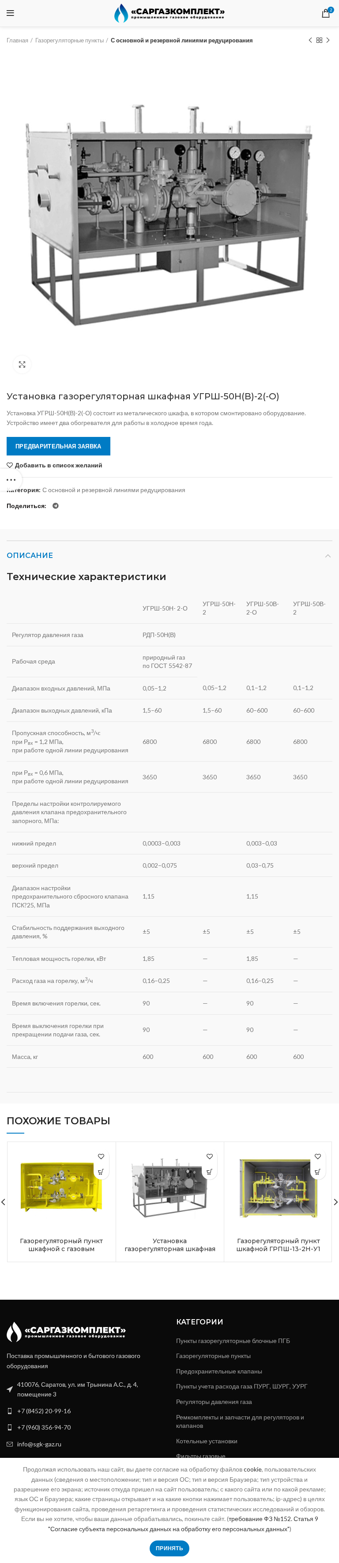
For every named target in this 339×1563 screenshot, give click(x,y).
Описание (30, 555)
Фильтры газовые (201, 1456)
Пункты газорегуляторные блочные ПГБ (233, 1340)
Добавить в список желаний (58, 465)
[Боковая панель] (11, 480)
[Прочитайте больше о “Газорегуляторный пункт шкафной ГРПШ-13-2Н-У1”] (318, 1172)
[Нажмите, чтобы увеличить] (22, 364)
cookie (253, 1469)
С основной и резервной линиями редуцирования (182, 40)
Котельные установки (206, 1441)
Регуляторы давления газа (214, 1401)
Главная (17, 40)
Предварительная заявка (58, 446)
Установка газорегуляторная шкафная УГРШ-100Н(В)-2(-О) (169, 1249)
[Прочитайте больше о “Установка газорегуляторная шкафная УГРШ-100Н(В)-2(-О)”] (209, 1172)
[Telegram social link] (55, 506)
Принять (169, 1548)
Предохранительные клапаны (219, 1371)
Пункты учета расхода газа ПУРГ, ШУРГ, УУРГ (242, 1386)
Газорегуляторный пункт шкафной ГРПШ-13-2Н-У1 (278, 1245)
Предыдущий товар (310, 40)
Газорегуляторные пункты (69, 40)
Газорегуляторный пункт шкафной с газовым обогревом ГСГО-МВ (61, 1249)
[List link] (85, 1411)
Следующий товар (328, 40)
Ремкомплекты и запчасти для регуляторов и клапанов (240, 1421)
